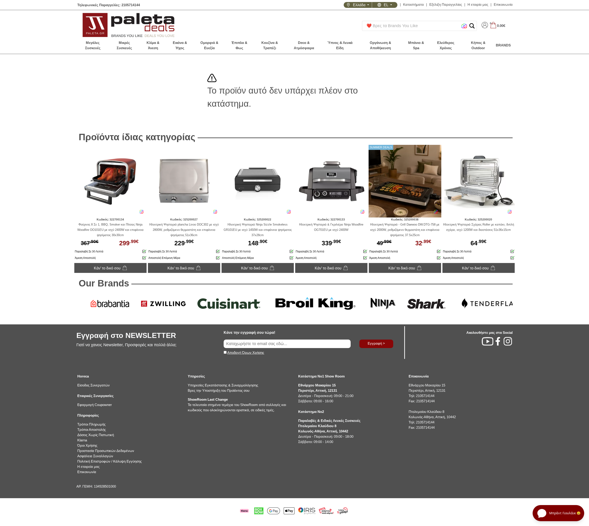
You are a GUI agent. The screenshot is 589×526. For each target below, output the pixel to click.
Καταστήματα (413, 4)
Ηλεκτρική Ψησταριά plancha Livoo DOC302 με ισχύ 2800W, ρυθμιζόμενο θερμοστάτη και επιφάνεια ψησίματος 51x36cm (184, 230)
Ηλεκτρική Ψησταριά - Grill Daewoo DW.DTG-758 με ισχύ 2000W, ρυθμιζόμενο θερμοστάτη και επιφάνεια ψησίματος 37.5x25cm (404, 230)
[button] (472, 26)
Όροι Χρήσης (87, 445)
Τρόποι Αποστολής (91, 430)
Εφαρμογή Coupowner (94, 405)
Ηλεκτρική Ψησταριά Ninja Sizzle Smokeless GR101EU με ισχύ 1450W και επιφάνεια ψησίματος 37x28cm (258, 230)
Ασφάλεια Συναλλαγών (95, 456)
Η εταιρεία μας (88, 467)
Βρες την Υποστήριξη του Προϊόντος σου (218, 390)
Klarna (82, 440)
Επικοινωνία (503, 4)
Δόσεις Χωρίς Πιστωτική (95, 435)
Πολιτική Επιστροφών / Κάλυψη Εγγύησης (109, 461)
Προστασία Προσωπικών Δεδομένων (105, 451)
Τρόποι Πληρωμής (91, 424)
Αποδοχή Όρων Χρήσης (245, 352)
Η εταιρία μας (478, 4)
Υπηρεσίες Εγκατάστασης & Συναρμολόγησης (223, 385)
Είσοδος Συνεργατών (93, 385)
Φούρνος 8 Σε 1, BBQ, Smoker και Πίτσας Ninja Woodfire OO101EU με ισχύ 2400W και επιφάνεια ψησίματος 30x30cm (110, 230)
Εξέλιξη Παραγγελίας (445, 4)
